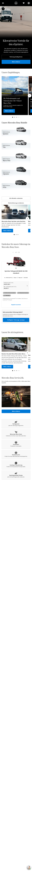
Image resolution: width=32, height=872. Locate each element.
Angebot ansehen (16, 304)
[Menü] (3, 3)
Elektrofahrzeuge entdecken (16, 203)
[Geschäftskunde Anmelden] (29, 3)
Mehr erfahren (16, 62)
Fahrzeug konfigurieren (16, 57)
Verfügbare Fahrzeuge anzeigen (16, 320)
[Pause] (3, 8)
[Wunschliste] (23, 3)
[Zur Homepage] (16, 3)
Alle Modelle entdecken (16, 198)
